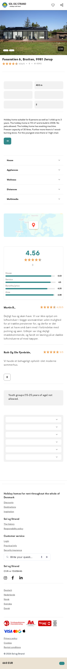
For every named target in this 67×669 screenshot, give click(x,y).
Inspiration (9, 511)
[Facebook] (15, 577)
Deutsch (8, 590)
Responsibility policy (13, 528)
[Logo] (13, 5)
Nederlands (9, 594)
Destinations (10, 507)
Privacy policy (10, 638)
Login (6, 541)
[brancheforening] (14, 625)
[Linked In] (22, 577)
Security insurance (13, 550)
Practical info (10, 545)
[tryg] (45, 625)
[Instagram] (7, 577)
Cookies (8, 642)
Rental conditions (12, 647)
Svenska (8, 603)
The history (9, 524)
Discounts (8, 502)
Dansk (7, 608)
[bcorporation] (55, 625)
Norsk (6, 599)
